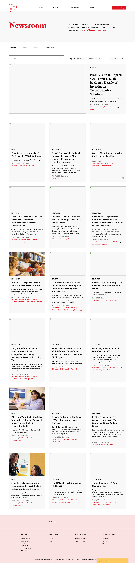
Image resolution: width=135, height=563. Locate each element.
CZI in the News (97, 163)
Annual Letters (25, 541)
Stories (25, 47)
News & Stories (74, 7)
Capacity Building (80, 541)
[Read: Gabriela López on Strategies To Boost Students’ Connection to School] (108, 282)
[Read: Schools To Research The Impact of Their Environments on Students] (67, 417)
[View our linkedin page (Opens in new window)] (74, 521)
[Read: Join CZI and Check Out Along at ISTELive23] (67, 480)
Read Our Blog (119, 8)
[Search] (107, 8)
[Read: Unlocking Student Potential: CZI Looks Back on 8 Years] (108, 350)
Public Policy (116, 242)
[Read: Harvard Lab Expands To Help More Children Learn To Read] (27, 282)
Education (99, 107)
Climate (93, 107)
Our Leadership (25, 538)
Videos (36, 47)
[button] (80, 58)
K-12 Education (24, 240)
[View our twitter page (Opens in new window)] (79, 521)
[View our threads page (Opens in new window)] (69, 521)
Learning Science (105, 166)
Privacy (62, 560)
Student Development (99, 244)
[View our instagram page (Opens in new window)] (64, 521)
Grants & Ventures (80, 538)
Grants (102, 367)
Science (107, 107)
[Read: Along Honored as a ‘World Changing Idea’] (108, 480)
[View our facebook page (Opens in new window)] (59, 521)
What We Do (57, 7)
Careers (91, 7)
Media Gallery (49, 47)
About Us (41, 7)
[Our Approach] (13, 7)
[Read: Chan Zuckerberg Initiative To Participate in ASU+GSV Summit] (27, 152)
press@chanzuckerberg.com (95, 30)
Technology (114, 107)
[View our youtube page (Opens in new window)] (84, 521)
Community (52, 544)
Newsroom (12, 47)
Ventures (93, 109)
